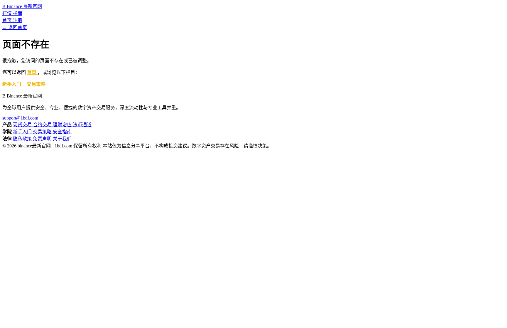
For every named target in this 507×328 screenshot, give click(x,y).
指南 (17, 13)
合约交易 (43, 124)
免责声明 (43, 138)
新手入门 (12, 84)
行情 (7, 13)
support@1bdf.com (20, 117)
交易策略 (36, 84)
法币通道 (82, 124)
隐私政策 (23, 138)
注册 (17, 20)
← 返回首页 (14, 27)
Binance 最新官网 (22, 6)
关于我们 (62, 138)
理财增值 (63, 124)
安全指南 (62, 131)
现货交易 (23, 124)
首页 (7, 20)
